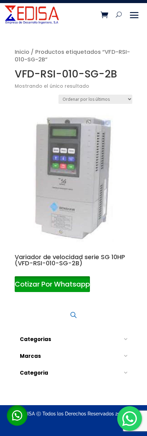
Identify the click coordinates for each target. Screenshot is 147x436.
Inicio (22, 52)
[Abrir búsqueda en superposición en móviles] (73, 315)
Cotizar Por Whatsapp (52, 284)
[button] (17, 415)
